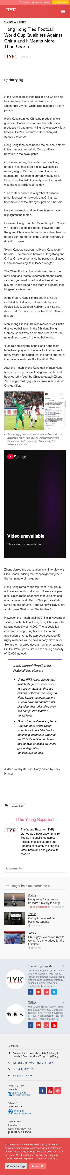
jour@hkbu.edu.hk (22, 1075)
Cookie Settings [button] (16, 1166)
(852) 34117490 (25, 1062)
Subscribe (61, 2)
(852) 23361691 (26, 1069)
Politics (32, 913)
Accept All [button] (37, 1166)
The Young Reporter (39, 906)
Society (32, 895)
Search (26, 2)
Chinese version (42, 2)
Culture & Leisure (15, 21)
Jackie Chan (18, 805)
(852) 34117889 (44, 1062)
